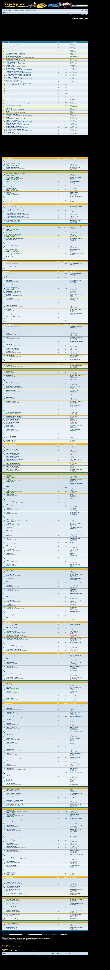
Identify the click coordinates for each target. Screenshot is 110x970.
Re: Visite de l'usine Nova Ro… (76, 386)
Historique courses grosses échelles (14, 459)
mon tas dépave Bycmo (11, 86)
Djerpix (72, 440)
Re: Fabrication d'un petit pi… (76, 242)
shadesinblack (73, 539)
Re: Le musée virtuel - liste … (75, 167)
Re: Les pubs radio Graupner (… (76, 365)
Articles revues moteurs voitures (13, 419)
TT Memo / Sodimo (10, 530)
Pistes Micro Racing (10, 749)
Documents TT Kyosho (11, 673)
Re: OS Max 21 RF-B (74, 390)
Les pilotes (8, 294)
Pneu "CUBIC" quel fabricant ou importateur (16, 47)
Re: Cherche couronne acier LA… (76, 483)
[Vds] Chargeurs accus (11, 89)
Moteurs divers (9, 425)
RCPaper (9, 75)
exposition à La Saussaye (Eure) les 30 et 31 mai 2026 (18, 83)
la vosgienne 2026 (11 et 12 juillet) (13, 56)
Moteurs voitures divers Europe (13, 386)
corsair (7, 117)
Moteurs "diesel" (10, 375)
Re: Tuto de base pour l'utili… (75, 234)
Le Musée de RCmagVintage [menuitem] (19, 10)
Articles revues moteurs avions (13, 408)
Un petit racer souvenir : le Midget (14, 123)
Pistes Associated (10, 760)
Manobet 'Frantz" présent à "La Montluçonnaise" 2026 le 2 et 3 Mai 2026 (22, 102)
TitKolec (72, 819)
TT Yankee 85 (9, 585)
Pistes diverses (25, 127)
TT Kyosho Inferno (10, 666)
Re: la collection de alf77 (74, 298)
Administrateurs (9, 942)
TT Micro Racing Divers (11, 642)
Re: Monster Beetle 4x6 (74, 907)
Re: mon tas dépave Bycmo (75, 564)
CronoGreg (73, 274)
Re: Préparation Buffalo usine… (76, 687)
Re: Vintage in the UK (74, 797)
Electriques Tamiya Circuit (12, 899)
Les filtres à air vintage (11, 440)
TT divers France (10, 494)
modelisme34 (73, 207)
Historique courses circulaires (13, 463)
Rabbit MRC (8, 694)
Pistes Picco (9, 731)
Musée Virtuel (9, 276)
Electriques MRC (10, 857)
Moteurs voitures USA (11, 393)
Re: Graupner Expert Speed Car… (76, 746)
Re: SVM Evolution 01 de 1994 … (76, 734)
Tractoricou (73, 168)
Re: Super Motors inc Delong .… (76, 405)
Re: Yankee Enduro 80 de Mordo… (76, 574)
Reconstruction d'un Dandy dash (13, 105)
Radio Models (9, 344)
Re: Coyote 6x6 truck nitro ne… (76, 631)
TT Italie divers (22, 112)
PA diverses (24, 48)
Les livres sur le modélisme (12, 348)
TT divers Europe (23, 87)
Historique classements (11, 305)
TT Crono (8, 512)
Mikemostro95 (73, 543)
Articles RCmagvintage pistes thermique (15, 213)
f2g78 (72, 123)
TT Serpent (8, 523)
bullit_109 (9, 48)
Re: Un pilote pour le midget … (76, 263)
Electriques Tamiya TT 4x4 (12, 906)
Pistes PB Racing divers (11, 796)
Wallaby (8, 111)
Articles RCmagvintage (7, 204)
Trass (8, 100)
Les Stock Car (9, 779)
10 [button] (85, 18)
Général (4, 224)
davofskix (73, 843)
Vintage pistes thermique (7, 703)
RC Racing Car (9, 359)
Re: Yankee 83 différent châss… (76, 578)
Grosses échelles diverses (12, 923)
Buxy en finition (9, 108)
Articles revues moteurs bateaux (13, 412)
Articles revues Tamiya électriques (14, 918)
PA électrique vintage (11, 188)
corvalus (72, 453)
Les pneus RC (9, 319)
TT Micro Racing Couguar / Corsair (14, 638)
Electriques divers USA (11, 846)
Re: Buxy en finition (74, 691)
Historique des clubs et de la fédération (15, 316)
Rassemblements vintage (29, 57)
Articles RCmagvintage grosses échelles (15, 216)
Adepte (7, 329)
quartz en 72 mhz (10, 65)
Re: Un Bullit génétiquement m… (76, 683)
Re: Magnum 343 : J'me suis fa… (76, 479)
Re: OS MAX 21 (73, 379)
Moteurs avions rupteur (11, 405)
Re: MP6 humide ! (73, 670)
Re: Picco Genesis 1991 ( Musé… (76, 731)
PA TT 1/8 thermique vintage (26, 69)
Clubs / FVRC (9, 230)
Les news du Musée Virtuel (12, 245)
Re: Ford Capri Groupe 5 (74, 814)
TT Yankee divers (10, 617)
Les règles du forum (7, 158)
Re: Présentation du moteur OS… (76, 220)
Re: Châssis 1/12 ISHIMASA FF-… (76, 865)
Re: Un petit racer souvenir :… (76, 810)
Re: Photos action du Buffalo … (76, 302)
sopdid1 (72, 608)
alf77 (8, 60)
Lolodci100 (73, 826)
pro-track (17, 161)
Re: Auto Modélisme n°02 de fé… (76, 341)
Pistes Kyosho (9, 772)
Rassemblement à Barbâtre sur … (76, 249)
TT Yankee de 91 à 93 (11, 607)
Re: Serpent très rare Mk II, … (75, 738)
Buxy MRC (22, 109)
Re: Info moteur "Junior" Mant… (76, 425)
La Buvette (24, 84)
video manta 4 (72, 723)
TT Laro (7, 483)
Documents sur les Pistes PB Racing (14, 800)
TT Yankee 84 (9, 581)
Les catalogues (9, 351)
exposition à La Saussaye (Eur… (76, 226)
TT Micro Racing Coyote (11, 631)
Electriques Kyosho (10, 818)
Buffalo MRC (9, 687)
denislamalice (73, 430)
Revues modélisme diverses (26, 78)
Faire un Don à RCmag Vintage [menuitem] (31, 10)
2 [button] (77, 18)
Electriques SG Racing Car (12, 854)
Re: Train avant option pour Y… (76, 570)
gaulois (8, 66)
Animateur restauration (15, 265)
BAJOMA (72, 709)
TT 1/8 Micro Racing (6, 622)
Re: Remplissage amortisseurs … (76, 695)
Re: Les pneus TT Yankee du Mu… (76, 320)
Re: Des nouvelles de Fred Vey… (76, 294)
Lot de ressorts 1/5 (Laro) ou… (76, 185)
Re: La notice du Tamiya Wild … (76, 914)
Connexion (4, 932)
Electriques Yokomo (10, 829)
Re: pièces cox (72, 371)
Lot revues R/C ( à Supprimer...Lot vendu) (15, 53)
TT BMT (7, 560)
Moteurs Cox (9, 371)
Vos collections (9, 298)
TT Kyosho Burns (10, 662)
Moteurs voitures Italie (11, 382)
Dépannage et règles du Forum (13, 163)
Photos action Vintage (11, 301)
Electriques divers (26, 124)
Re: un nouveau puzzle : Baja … (76, 655)
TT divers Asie (9, 553)
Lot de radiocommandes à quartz (13, 96)
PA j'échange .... (23, 66)
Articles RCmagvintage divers (13, 220)
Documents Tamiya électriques (13, 914)
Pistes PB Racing (10, 742)
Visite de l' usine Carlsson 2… (75, 753)
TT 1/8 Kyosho (5, 653)
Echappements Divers (11, 429)
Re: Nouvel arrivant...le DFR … (76, 538)
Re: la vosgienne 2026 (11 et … (76, 287)
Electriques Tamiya (10, 814)
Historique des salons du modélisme (14, 313)
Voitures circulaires (10, 783)
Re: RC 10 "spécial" (73, 836)
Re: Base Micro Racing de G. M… (76, 749)
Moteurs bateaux (9, 379)
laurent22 (72, 769)
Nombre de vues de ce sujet (75, 309)
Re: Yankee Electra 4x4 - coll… (75, 869)
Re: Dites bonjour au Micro (75, 624)
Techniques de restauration (12, 263)
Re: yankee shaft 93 (73, 607)
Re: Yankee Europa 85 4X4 (75, 585)
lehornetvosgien (10, 57)
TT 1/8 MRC (4, 682)
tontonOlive (9, 84)
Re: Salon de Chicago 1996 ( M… (76, 313)
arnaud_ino (73, 74)
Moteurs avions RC (10, 397)
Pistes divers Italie (10, 734)
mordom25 (73, 862)
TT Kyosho (8, 542)
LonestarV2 (73, 586)
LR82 (72, 310)
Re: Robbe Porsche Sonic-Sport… (76, 818)
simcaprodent (73, 491)
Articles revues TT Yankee (12, 614)
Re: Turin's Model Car (74, 727)
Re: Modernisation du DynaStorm (76, 903)
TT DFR (7, 538)
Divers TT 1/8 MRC (10, 698)
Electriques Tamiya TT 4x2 (12, 903)
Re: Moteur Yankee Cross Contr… (76, 927)
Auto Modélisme (9, 341)
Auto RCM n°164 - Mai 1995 (12, 120)
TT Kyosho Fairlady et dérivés (13, 655)
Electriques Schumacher (11, 850)
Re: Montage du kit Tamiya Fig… (76, 206)
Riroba (72, 713)
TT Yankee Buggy (10, 570)
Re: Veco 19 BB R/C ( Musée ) (75, 397)
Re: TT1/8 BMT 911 (73, 560)
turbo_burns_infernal (75, 717)
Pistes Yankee (9, 708)
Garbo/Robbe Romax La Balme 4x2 (14, 68)
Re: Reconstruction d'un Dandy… (76, 872)
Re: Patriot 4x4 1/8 (73, 698)
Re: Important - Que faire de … (76, 163)
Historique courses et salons (9, 444)
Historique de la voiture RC (12, 466)
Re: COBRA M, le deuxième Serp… (76, 523)
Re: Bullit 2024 (72, 494)
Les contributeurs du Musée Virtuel (14, 253)
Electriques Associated (11, 836)
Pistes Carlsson (9, 753)
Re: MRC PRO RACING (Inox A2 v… (77, 857)
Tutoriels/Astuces (10, 242)
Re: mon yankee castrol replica (76, 600)
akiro (72, 643)
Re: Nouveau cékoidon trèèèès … (76, 549)
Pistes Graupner (23, 60)
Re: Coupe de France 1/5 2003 (75, 459)
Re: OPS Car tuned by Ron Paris (76, 382)
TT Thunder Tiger (10, 549)
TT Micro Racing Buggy (11, 624)
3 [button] (79, 18)
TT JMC (7, 490)
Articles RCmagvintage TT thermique (14, 209)
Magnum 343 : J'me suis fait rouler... (14, 80)
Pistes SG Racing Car (11, 716)
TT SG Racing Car (10, 516)
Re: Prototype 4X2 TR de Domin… (76, 557)
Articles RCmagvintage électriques (14, 206)
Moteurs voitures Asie (11, 390)
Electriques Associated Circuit (13, 878)
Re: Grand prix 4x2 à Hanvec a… (76, 216)
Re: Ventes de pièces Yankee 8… (76, 257)
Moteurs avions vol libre (11, 401)
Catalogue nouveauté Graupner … (76, 351)
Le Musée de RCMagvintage (12, 167)
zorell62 (72, 99)
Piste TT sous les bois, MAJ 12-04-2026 (15, 99)
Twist (72, 210)
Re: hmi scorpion (73, 779)
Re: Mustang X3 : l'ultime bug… (76, 527)
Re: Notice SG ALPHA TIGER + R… (76, 516)
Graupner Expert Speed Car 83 (13, 59)
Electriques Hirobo (10, 861)
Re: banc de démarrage (74, 433)
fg (71, 217)
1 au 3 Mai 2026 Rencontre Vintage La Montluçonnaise (18, 74)
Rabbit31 (8, 81)
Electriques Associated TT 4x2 (13, 882)
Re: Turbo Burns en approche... (76, 662)
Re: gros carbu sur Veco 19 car (76, 394)
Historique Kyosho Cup (11, 469)
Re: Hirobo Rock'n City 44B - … (76, 861)
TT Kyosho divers (10, 670)
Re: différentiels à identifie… (75, 273)
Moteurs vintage (9, 284)
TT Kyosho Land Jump (11, 658)
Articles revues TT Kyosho (12, 677)
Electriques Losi (9, 843)
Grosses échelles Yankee (11, 927)
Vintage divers (5, 271)
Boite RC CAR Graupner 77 (75, 181)
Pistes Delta (8, 764)
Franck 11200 (73, 476)
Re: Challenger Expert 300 (75, 757)
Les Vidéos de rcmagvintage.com (13, 234)
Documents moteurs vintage (12, 422)
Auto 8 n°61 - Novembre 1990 (12, 77)
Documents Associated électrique (13, 889)
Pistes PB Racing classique (12, 789)
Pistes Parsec (9, 704)
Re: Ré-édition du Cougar (75, 850)
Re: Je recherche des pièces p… (76, 177)
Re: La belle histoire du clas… (75, 449)
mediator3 (73, 904)
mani (72, 419)
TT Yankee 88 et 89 (10, 600)
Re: (70, 783)
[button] (74, 18)
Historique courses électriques (13, 453)
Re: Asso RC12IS (73, 879)
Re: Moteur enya (73, 284)
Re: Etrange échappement (75, 429)
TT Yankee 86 (9, 593)
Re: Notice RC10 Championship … (76, 889)
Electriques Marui (10, 825)
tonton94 (72, 380)
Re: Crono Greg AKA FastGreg (76, 160)
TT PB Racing (9, 527)
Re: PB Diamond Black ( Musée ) (76, 793)
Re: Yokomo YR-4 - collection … (76, 829)
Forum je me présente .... (12, 160)
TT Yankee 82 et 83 (10, 578)
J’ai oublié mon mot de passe (48, 934)
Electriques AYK (9, 821)
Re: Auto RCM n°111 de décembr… (76, 333)
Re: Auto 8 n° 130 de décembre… (76, 337)
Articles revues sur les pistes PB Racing (15, 804)
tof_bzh (72, 383)
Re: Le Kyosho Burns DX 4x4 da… (76, 677)
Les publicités (9, 365)
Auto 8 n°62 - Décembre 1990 (12, 92)
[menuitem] (10, 10)
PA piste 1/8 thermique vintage (13, 181)
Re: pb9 (71, 789)
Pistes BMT (8, 719)
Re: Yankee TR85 (73, 589)
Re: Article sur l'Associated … (75, 893)
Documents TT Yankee (11, 611)
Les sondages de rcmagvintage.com (14, 238)
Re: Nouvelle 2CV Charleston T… (76, 910)
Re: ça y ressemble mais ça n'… (76, 775)
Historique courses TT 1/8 (12, 446)
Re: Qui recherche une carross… (76, 238)
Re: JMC (71, 490)
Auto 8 (7, 337)
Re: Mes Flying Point (74, 553)
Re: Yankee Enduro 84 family (75, 582)
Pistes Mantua (9, 723)
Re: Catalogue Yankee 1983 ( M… (76, 611)
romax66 (72, 44)
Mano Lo (72, 590)
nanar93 (72, 612)
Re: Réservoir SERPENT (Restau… (76, 436)
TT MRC (8, 486)
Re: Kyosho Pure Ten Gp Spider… (76, 772)
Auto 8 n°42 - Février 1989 (12, 114)
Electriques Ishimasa (11, 865)
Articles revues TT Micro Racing (13, 649)
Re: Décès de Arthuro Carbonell (76, 764)
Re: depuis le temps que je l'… (76, 280)
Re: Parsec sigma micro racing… (76, 705)
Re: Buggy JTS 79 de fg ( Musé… (76, 534)
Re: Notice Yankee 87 (74, 475)
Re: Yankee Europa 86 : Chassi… (76, 593)
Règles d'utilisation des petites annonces (28, 90)
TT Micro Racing (23, 118)
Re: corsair (72, 498)
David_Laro (73, 460)
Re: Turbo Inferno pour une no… (76, 666)
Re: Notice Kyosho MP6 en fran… (76, 673)
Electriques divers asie (24, 106)
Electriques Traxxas (10, 839)
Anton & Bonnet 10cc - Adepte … (76, 412)
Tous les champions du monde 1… (76, 305)
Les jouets (8, 309)
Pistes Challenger (10, 757)
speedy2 (72, 372)
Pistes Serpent (9, 738)
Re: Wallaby (72, 519)
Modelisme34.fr (9, 256)
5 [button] (82, 18)
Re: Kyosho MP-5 (73, 542)
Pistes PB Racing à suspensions (13, 793)
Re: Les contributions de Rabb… (76, 253)
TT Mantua (8, 508)
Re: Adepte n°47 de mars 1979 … (76, 330)
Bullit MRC (8, 683)
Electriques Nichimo (10, 833)
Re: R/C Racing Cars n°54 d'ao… (76, 359)
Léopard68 (73, 235)
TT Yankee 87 (9, 596)
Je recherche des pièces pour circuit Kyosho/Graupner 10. (19, 44)
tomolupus (73, 758)
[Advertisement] (45, 30)
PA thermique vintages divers (26, 51)
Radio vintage (9, 280)
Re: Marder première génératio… (76, 923)
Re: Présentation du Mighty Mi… (76, 401)
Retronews (13, 161)
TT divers (8, 557)
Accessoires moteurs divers (12, 432)
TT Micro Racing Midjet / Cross (13, 627)
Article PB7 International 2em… (76, 804)
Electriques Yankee (10, 868)
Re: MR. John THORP (74, 768)
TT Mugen (8, 545)
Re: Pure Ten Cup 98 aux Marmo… (76, 469)
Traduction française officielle (42, 956)
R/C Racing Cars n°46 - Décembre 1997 (15, 129)
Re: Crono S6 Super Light (75, 512)
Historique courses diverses (12, 456)
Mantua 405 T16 (73, 508)
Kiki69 (72, 780)
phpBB (42, 955)
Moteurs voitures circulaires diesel (14, 416)
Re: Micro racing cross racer (75, 642)
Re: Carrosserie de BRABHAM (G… (76, 267)
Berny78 (34, 950)
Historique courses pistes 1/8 (12, 449)
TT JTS (7, 534)
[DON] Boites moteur (74, 192)
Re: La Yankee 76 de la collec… (76, 708)
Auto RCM (8, 333)
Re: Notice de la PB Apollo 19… (76, 800)
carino (72, 833)
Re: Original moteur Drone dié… (76, 375)
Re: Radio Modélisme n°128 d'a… (76, 355)
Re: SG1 (71, 742)
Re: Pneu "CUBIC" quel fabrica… (76, 196)
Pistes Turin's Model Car (11, 727)
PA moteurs (8, 192)
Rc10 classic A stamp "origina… (76, 882)
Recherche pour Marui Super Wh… (76, 825)
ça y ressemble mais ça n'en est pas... (14, 126)
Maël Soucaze (50, 956)
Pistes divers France (10, 712)
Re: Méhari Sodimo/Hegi (74, 531)
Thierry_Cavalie (74, 784)
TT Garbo (23, 63)
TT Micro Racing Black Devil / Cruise (14, 635)
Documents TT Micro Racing (12, 501)
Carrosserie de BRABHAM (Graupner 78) (15, 71)
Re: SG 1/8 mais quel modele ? (76, 716)
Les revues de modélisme (7, 324)
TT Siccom (23, 81)
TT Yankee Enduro (10, 574)
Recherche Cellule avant (74, 188)
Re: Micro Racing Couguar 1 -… (76, 638)
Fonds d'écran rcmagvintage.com (13, 291)
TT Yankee (8, 475)
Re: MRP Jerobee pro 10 (74, 846)
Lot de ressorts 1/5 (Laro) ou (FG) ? (14, 50)
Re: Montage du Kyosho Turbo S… (76, 245)
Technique (4, 261)
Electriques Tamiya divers (12, 910)
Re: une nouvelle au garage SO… (76, 712)
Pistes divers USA (10, 768)
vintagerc (72, 213)
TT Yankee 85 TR (10, 589)
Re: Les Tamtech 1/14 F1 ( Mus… (76, 899)
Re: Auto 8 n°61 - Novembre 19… (76, 326)
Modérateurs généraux (16, 942)
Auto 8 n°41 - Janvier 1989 (12, 132)
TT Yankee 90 (9, 604)
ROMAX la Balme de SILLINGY (13, 62)
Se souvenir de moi (57, 934)
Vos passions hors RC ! (11, 249)
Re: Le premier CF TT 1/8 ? (75, 446)
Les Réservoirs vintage (11, 436)
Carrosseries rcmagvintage (26, 72)
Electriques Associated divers (13, 886)
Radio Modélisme (10, 355)
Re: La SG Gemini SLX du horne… (76, 854)
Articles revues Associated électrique (14, 893)
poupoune (73, 291)
